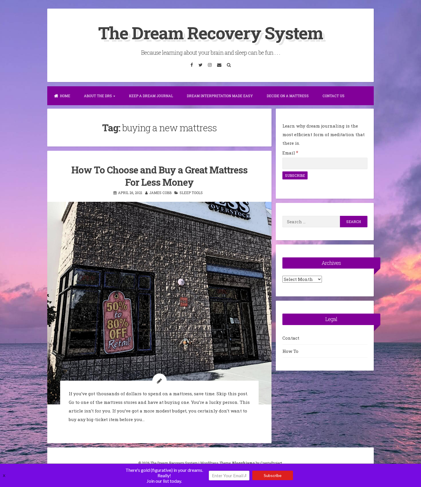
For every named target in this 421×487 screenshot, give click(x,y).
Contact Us (333, 95)
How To (290, 351)
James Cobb (160, 192)
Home (65, 95)
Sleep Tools (191, 192)
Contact (290, 338)
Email (290, 153)
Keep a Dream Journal (151, 95)
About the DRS (98, 95)
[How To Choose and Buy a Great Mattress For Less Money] (159, 303)
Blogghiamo (243, 463)
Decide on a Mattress (288, 95)
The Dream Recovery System (210, 32)
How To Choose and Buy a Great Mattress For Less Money (159, 175)
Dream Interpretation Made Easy (220, 95)
